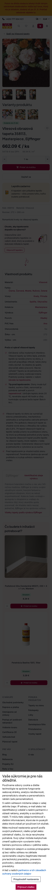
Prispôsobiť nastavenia (26, 879)
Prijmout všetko (26, 887)
